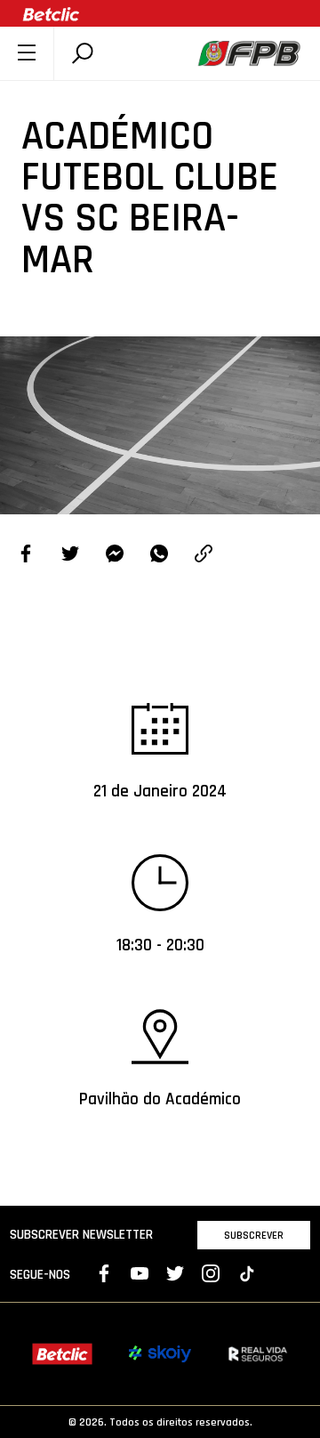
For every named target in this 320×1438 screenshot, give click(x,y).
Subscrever (254, 1235)
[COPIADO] (203, 555)
